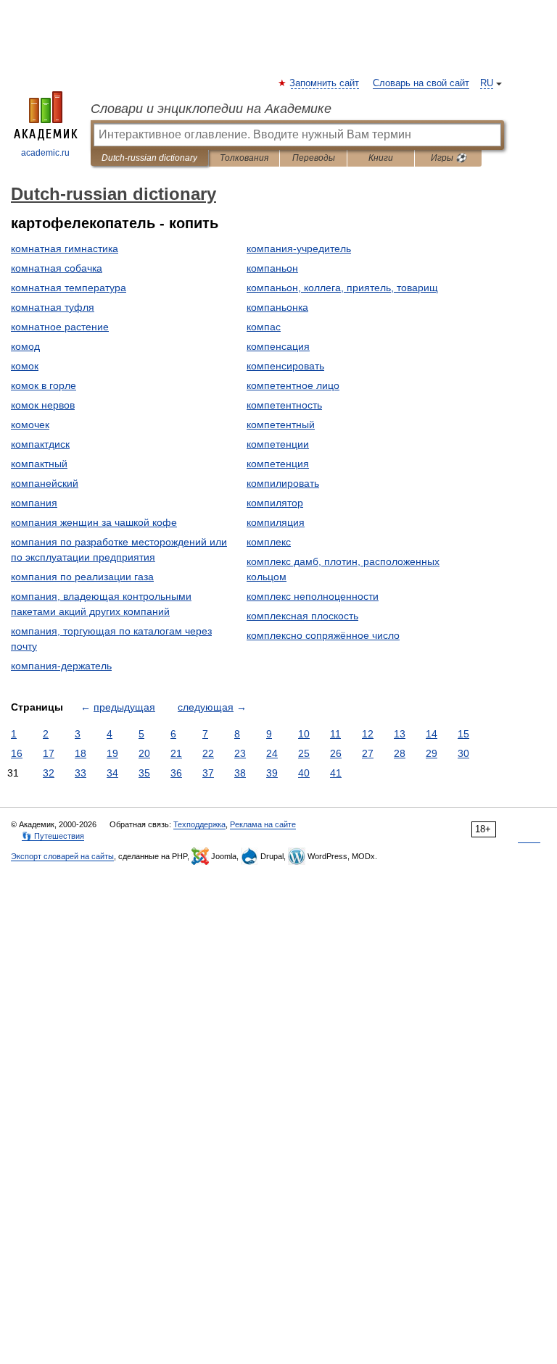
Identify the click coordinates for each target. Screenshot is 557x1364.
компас (264, 326)
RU (486, 83)
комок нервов (43, 405)
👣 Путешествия (53, 836)
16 (16, 753)
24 (272, 753)
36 (176, 773)
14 (431, 734)
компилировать (283, 483)
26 (336, 753)
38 (240, 773)
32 (48, 773)
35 (144, 773)
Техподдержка (199, 824)
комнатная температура (68, 287)
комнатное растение (60, 326)
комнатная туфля (52, 307)
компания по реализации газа (82, 576)
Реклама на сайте (263, 824)
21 (176, 753)
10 (304, 734)
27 (368, 753)
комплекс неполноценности (313, 596)
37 (208, 773)
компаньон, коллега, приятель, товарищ (342, 287)
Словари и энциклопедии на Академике (211, 108)
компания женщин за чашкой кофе (94, 522)
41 (336, 773)
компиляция (276, 522)
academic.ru (45, 153)
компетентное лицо (293, 385)
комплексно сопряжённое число (323, 635)
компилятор (275, 503)
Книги (380, 158)
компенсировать (285, 366)
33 (80, 773)
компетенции (278, 444)
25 (304, 753)
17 (48, 753)
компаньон (272, 268)
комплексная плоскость (302, 616)
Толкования (244, 158)
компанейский (44, 483)
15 (463, 734)
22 (208, 753)
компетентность (284, 405)
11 (335, 734)
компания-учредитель (299, 248)
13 (399, 734)
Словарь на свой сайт (421, 83)
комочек (30, 424)
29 (431, 753)
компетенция (278, 463)
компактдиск (40, 444)
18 (80, 753)
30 (463, 753)
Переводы (313, 158)
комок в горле (43, 385)
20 (144, 753)
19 (112, 753)
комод (25, 346)
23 (240, 753)
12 (368, 734)
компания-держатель (61, 665)
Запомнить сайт (325, 83)
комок (24, 366)
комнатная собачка (56, 268)
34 (112, 773)
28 (399, 753)
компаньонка (277, 307)
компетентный (281, 424)
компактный (39, 463)
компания (34, 503)
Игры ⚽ (448, 158)
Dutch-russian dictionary (149, 158)
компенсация (278, 346)
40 (304, 773)
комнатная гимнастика (64, 248)
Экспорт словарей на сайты (62, 856)
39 (272, 773)
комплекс (269, 542)
